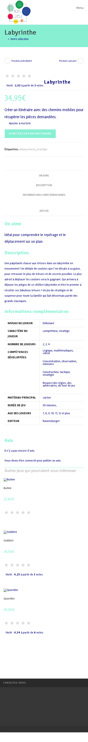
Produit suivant (67, 61)
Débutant (48, 323)
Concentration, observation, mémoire (60, 362)
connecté (30, 460)
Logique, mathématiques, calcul (58, 352)
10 (52, 413)
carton (47, 397)
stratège (64, 331)
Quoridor (9, 598)
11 (56, 413)
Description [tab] (44, 185)
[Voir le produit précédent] (7, 61)
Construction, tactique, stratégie (56, 373)
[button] (17, 123)
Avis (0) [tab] (44, 211)
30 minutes (49, 405)
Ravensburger (51, 421)
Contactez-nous (14, 682)
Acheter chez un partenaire (30, 133)
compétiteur (50, 331)
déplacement (27, 149)
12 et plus (64, 413)
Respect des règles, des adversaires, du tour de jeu (59, 384)
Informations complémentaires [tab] (44, 195)
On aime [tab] (44, 175)
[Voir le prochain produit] (81, 61)
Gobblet (8, 540)
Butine (8, 488)
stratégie (41, 149)
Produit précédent (22, 61)
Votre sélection (19, 39)
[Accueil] (5, 39)
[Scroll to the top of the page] (82, 683)
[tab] (44, 202)
